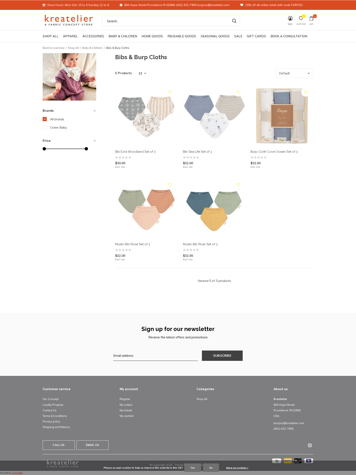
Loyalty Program (53, 404)
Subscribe (222, 356)
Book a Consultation (289, 36)
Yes (193, 467)
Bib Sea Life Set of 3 (197, 152)
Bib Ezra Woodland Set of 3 (135, 152)
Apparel (70, 36)
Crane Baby (58, 127)
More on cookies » (237, 467)
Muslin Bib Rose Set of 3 (132, 244)
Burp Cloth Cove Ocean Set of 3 (274, 152)
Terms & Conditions (55, 416)
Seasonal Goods (215, 36)
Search (234, 21)
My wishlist (127, 416)
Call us (58, 445)
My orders (126, 404)
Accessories (93, 36)
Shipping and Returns (56, 427)
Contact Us (49, 410)
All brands (57, 119)
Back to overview (53, 47)
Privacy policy (51, 421)
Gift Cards (256, 36)
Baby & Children (123, 36)
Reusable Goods (181, 36)
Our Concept (51, 399)
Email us (92, 445)
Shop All (51, 36)
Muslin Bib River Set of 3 (200, 244)
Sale (238, 36)
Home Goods (152, 36)
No (211, 467)
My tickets (126, 410)
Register (125, 399)
